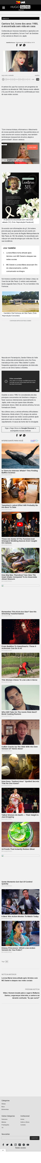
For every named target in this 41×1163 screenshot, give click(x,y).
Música (4, 1122)
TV (2, 1127)
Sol (7, 961)
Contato (23, 1125)
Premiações (5, 1125)
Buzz (3, 1106)
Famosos (4, 1119)
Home (22, 1119)
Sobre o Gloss (24, 1122)
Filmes (4, 1104)
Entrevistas (5, 1109)
